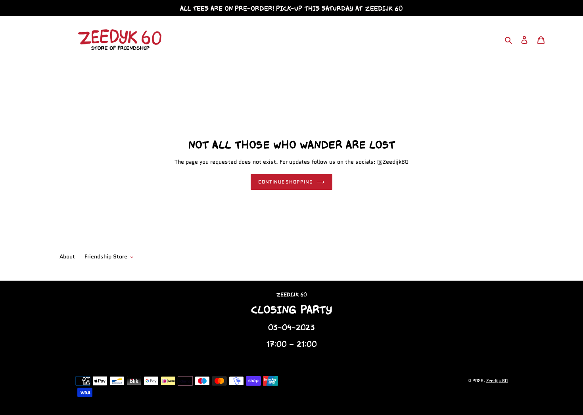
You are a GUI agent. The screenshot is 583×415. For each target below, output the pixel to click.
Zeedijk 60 (497, 380)
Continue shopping (285, 181)
